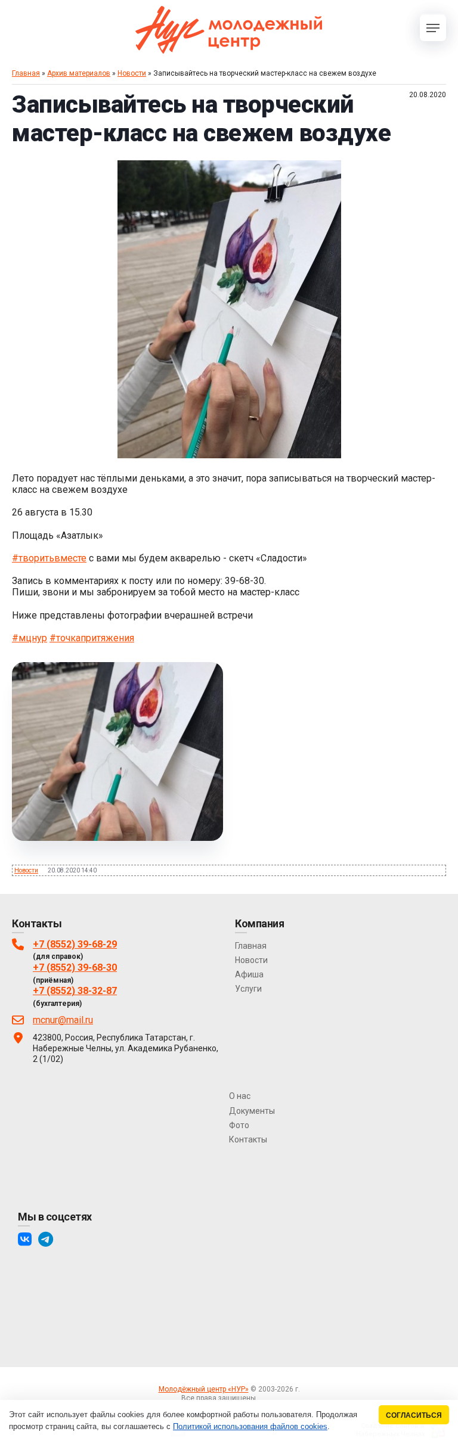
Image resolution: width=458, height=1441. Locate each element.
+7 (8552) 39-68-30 (75, 967)
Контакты (248, 1139)
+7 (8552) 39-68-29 (75, 944)
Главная (26, 73)
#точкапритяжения (91, 638)
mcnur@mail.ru (63, 1020)
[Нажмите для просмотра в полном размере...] (229, 455)
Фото (239, 1125)
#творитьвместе (49, 558)
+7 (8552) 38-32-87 (75, 990)
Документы (252, 1111)
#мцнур (29, 638)
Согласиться (414, 1415)
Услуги (248, 988)
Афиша (249, 974)
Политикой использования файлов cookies (250, 1426)
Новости (131, 73)
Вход (268, 1398)
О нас (239, 1096)
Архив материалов (78, 73)
